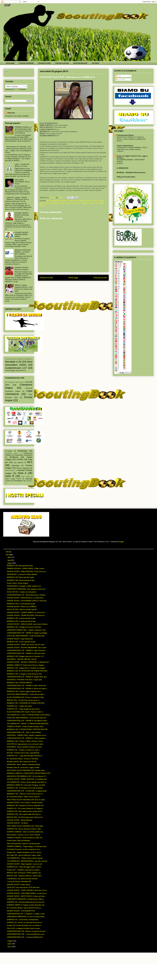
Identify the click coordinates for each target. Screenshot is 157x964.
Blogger (121, 541)
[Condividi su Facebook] (75, 197)
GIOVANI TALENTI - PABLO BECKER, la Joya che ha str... (27, 571)
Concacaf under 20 (10, 359)
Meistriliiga (15, 465)
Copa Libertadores (18, 392)
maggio (10, 941)
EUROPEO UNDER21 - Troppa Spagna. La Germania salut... (27, 846)
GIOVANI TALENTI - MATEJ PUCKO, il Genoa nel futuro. (26, 896)
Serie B (9, 476)
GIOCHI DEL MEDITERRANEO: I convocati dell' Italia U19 (26, 718)
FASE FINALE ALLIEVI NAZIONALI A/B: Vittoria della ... (26, 826)
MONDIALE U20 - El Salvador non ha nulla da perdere (25, 788)
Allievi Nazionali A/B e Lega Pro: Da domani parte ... (24, 843)
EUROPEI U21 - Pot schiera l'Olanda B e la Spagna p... (25, 808)
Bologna (54, 201)
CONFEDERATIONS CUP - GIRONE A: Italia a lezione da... (27, 685)
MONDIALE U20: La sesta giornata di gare (21, 604)
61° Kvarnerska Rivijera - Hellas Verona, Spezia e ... (24, 797)
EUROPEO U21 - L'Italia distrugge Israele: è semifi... (24, 867)
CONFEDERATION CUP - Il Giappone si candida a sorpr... (26, 914)
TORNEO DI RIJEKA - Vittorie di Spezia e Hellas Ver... (25, 838)
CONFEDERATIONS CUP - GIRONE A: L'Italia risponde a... (27, 738)
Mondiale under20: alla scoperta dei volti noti (22, 761)
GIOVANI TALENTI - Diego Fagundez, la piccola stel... (25, 864)
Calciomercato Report (125, 135)
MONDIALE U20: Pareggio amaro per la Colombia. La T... (26, 656)
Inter (72, 203)
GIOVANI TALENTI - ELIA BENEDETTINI (21, 911)
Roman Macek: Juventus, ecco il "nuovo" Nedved (23, 835)
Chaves (95, 201)
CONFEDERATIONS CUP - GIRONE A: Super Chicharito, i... (27, 650)
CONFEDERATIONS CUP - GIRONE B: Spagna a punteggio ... (28, 633)
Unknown (11, 113)
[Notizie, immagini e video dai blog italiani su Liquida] (12, 74)
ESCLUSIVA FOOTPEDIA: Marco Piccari (22, 182)
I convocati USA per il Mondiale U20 (19, 881)
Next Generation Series (18, 363)
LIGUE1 (19, 459)
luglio (9, 560)
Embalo (101, 201)
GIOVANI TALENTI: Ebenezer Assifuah (22, 268)
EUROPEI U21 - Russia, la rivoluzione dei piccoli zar (24, 922)
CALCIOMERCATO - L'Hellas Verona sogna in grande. (25, 858)
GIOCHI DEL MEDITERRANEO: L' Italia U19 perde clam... (26, 636)
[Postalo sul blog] (70, 197)
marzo (9, 946)
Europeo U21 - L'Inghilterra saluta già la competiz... (24, 870)
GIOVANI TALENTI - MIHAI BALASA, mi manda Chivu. (25, 598)
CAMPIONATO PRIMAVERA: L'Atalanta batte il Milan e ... (26, 899)
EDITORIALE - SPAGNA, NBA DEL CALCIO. (22, 659)
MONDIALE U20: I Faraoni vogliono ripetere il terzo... (24, 691)
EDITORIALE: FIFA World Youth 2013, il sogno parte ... (25, 680)
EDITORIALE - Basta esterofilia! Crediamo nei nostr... (25, 747)
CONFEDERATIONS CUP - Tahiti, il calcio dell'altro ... (25, 732)
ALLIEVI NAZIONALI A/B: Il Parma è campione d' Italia (25, 697)
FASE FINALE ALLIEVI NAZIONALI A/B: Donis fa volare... (26, 800)
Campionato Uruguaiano (23, 455)
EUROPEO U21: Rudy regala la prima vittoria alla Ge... (25, 811)
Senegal (91, 203)
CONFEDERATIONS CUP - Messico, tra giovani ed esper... (27, 931)
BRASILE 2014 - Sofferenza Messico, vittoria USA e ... (25, 876)
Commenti (121, 79)
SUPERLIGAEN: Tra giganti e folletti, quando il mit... (24, 586)
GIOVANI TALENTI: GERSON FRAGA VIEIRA (22, 234)
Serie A (22, 473)
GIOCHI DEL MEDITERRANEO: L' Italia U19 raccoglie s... (26, 694)
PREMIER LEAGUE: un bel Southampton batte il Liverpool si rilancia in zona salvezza (23, 130)
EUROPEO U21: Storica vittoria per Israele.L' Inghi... (24, 829)
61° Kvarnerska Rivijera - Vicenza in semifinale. (23, 759)
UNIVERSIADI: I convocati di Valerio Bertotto (22, 574)
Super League (25, 476)
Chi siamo (95, 63)
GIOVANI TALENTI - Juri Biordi (17, 823)
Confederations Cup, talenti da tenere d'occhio (22, 879)
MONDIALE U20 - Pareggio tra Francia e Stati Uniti (24, 627)
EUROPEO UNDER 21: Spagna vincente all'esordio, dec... (26, 905)
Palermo (77, 203)
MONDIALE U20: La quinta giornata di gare (21, 618)
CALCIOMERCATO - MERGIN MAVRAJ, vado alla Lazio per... (27, 861)
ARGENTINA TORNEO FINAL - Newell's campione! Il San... (27, 630)
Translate (22, 89)
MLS (29, 462)
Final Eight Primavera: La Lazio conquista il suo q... (24, 849)
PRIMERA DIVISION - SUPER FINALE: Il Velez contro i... (26, 568)
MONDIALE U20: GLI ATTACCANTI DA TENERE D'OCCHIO (27, 671)
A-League (8, 451)
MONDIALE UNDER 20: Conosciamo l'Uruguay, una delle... (26, 785)
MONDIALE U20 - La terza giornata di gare (21, 642)
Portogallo (84, 203)
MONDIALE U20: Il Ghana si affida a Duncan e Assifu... (25, 741)
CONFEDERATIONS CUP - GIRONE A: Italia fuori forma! (26, 653)
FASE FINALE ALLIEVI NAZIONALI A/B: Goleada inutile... (26, 770)
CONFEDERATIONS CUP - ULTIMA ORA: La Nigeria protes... (27, 791)
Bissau (49, 201)
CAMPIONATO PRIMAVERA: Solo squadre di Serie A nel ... (27, 589)
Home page (10, 63)
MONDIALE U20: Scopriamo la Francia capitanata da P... (26, 805)
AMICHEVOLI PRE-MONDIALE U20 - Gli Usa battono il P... (27, 776)
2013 (7, 555)
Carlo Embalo (73, 201)
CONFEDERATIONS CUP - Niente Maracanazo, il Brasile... (27, 595)
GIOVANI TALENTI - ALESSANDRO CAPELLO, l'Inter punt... (27, 601)
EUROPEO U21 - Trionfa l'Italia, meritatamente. (23, 919)
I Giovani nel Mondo (26, 63)
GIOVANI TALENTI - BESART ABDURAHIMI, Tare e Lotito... (27, 647)
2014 (7, 552)
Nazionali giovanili (80, 63)
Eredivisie (14, 457)
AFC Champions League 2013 (14, 382)
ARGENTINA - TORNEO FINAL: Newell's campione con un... (27, 735)
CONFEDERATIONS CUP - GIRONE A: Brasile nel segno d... (27, 688)
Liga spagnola (18, 462)
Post (119, 76)
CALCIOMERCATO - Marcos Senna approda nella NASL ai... (27, 782)
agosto (9, 557)
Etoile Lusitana (45, 203)
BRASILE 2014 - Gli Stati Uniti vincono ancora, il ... (24, 700)
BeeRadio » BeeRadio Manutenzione (131, 172)
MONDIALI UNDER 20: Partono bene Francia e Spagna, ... (26, 665)
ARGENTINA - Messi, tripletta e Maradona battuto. (24, 764)
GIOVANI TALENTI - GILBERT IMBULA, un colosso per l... (26, 612)
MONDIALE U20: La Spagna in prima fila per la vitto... (25, 674)
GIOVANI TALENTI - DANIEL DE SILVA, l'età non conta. (26, 644)
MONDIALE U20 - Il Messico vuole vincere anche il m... (25, 794)
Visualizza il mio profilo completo (17, 116)
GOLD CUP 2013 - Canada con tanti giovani (21, 592)
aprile (9, 944)
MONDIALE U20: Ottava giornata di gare (20, 577)
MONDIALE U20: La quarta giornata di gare (21, 621)
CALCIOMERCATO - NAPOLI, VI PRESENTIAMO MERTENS (27, 724)
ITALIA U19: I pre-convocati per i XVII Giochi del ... (24, 887)
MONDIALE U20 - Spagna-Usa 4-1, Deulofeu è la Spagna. (26, 668)
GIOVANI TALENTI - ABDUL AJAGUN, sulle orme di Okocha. (27, 624)
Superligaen (18, 481)
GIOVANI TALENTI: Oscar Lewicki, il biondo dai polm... (25, 802)
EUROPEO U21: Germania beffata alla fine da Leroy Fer (25, 902)
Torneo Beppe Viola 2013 (14, 370)
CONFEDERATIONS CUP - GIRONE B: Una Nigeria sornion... (27, 720)
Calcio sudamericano (125, 145)
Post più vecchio (100, 278)
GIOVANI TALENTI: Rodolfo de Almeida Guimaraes (22, 215)
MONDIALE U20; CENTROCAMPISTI (19, 683)
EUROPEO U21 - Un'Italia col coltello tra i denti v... (24, 750)
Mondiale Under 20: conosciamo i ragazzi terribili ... (24, 767)
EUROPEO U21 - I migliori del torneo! (19, 706)
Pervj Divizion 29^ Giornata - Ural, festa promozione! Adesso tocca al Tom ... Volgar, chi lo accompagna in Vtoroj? (18, 149)
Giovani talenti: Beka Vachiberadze (18, 840)
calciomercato (63, 201)
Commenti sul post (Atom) (77, 284)
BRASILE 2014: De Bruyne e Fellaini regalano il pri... (24, 873)
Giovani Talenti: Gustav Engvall (17, 583)
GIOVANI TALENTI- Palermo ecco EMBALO (22, 606)
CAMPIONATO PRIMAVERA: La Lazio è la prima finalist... (26, 916)
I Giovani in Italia (44, 63)
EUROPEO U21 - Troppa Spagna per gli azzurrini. (23, 709)
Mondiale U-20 (13, 361)
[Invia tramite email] (68, 197)
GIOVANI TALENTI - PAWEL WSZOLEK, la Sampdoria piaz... (27, 779)
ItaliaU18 (28, 359)
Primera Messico (10, 470)
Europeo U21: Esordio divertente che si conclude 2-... (25, 925)
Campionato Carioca (11, 453)
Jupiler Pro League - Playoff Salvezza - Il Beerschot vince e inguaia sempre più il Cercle (17, 199)
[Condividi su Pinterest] (77, 197)
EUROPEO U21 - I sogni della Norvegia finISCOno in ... (25, 756)
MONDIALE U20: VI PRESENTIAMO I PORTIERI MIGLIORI (27, 729)
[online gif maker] (26, 536)
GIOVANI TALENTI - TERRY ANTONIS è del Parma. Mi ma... (27, 890)
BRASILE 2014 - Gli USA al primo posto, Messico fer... (25, 817)
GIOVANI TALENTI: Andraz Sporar (18, 884)
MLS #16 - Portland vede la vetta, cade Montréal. (23, 753)
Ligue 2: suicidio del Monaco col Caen (22, 165)
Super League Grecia (13, 479)
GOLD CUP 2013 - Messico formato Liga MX (22, 609)
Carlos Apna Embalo (85, 201)
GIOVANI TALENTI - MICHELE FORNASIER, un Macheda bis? (28, 662)
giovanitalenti (54, 203)
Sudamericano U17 (16, 367)
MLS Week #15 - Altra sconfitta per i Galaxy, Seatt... (24, 855)
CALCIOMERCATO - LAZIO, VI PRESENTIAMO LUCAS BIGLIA (28, 715)
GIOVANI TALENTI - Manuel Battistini (19, 820)
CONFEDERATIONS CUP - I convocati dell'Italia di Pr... (25, 937)
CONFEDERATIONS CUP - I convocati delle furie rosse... (26, 934)
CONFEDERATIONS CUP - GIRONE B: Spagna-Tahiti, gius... (27, 677)
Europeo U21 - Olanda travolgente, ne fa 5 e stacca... (25, 852)
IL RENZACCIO (122, 168)
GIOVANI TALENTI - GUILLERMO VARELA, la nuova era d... (27, 893)
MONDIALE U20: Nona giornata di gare (20, 565)
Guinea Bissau (65, 203)
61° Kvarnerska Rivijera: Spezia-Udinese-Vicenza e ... (25, 908)
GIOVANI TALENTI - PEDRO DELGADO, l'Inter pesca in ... (26, 615)
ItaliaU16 (20, 359)
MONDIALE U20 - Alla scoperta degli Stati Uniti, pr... (24, 814)
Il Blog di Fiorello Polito (126, 177)
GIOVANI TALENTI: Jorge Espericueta (20, 639)
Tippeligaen (29, 480)
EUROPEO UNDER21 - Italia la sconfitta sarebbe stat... (25, 832)
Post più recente (46, 278)
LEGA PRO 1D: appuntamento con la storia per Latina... (25, 744)
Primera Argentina (23, 468)
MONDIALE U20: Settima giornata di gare (21, 580)
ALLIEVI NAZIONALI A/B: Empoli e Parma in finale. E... (25, 712)
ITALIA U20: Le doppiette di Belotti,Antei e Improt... (24, 928)
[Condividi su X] (72, 197)
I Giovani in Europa (62, 63)
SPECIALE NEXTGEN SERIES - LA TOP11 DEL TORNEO (23, 252)
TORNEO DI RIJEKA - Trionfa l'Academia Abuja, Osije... (25, 726)
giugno (9, 563)
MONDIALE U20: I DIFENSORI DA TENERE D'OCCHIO (25, 703)
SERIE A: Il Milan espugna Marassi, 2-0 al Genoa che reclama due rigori (23, 288)
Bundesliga (22, 451)
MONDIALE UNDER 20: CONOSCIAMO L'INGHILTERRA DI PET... (29, 773)
